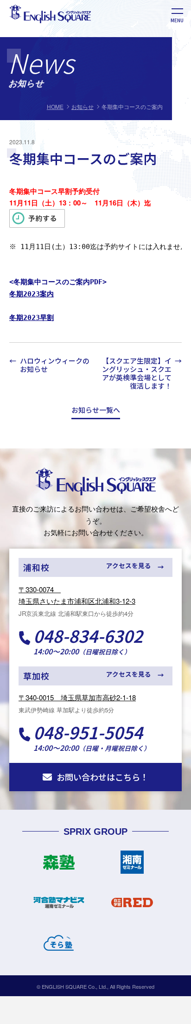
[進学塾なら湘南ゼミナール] (132, 866)
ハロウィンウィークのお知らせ (54, 365)
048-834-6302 (88, 635)
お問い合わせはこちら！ (102, 777)
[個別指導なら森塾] (59, 866)
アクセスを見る (128, 565)
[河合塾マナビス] (59, 906)
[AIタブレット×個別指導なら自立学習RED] (132, 906)
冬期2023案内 (31, 294)
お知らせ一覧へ (95, 410)
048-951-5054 (88, 732)
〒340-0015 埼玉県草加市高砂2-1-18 (77, 697)
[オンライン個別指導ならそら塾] (59, 946)
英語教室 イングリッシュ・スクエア (65, 22)
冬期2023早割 (31, 318)
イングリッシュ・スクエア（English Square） (95, 481)
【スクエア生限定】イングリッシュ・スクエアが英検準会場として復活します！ (137, 373)
